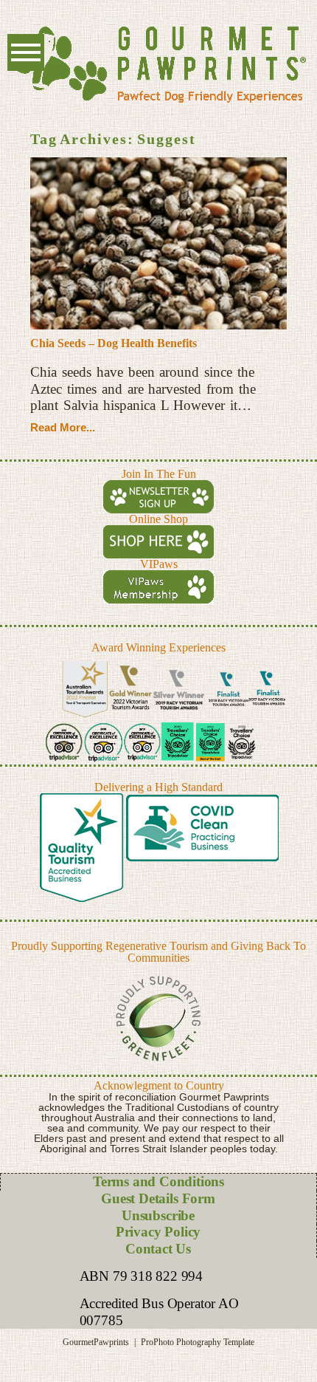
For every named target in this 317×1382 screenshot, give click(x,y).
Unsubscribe (158, 1215)
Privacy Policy (158, 1231)
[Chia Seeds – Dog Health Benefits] (158, 243)
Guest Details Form (158, 1198)
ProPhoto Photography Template (197, 1342)
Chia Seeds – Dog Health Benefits (113, 343)
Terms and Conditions (158, 1181)
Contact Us (158, 1248)
